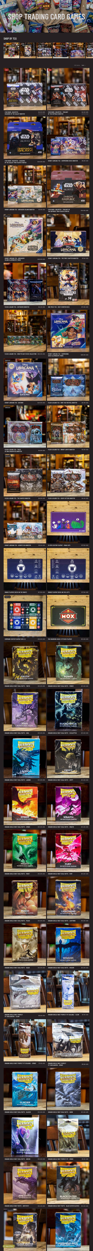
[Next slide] (87, 50)
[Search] (6, 6)
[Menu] (2, 6)
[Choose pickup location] (91, 6)
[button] (84, 65)
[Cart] (88, 6)
